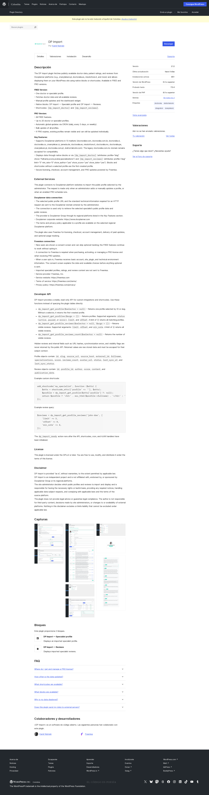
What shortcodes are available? (48, 684)
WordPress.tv (92, 771)
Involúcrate (129, 759)
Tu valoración (139, 136)
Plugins (51, 767)
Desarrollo (86, 56)
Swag (128, 771)
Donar (128, 767)
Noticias (13, 763)
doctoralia (158, 103)
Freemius (89, 734)
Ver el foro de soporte (142, 156)
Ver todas (170, 136)
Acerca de (14, 759)
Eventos (128, 763)
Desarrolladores (92, 767)
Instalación (71, 56)
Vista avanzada (139, 115)
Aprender (90, 759)
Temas (50, 763)
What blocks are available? (46, 692)
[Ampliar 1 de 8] (60, 527)
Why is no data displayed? (46, 699)
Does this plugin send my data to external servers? (57, 707)
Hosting (13, 767)
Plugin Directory (16, 12)
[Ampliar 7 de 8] (122, 541)
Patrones (51, 771)
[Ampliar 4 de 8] (91, 587)
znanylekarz (169, 108)
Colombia (36, 782)
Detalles (40, 56)
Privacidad (14, 771)
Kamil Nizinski (58, 46)
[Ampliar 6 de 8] (122, 527)
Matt (166, 763)
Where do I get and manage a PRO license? (53, 669)
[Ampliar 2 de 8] (60, 552)
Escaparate (52, 759)
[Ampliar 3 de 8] (91, 527)
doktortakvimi (169, 103)
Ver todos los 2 (169, 98)
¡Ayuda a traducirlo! (129, 19)
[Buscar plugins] (35, 27)
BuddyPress (169, 771)
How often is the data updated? (48, 677)
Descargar (168, 44)
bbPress (167, 767)
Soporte (171, 56)
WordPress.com (170, 759)
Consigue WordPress (195, 4)
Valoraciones (55, 56)
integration (159, 108)
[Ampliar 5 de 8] (91, 601)
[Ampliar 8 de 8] (122, 558)
